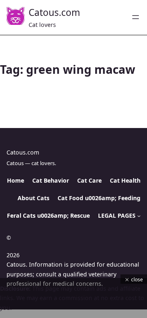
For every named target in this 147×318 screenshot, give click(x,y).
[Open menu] (135, 17)
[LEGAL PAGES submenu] (138, 215)
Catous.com (54, 12)
